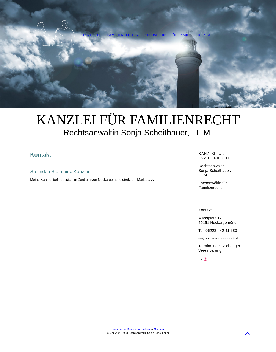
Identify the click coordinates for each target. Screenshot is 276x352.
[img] (138, 54)
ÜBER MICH (182, 35)
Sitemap (159, 329)
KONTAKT (206, 35)
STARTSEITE (91, 35)
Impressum (119, 329)
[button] (247, 333)
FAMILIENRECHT (121, 35)
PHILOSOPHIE (155, 35)
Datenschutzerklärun (139, 329)
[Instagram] (205, 259)
